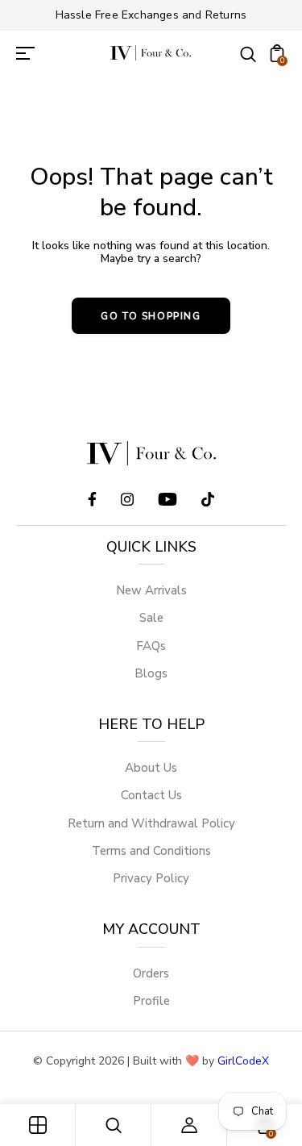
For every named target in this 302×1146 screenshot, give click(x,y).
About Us (151, 768)
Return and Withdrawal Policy (151, 823)
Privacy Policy (151, 878)
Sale (151, 618)
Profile (151, 1001)
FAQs (151, 646)
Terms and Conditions (151, 851)
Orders (151, 973)
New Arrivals (151, 590)
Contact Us (151, 795)
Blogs (151, 673)
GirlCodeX (243, 1061)
